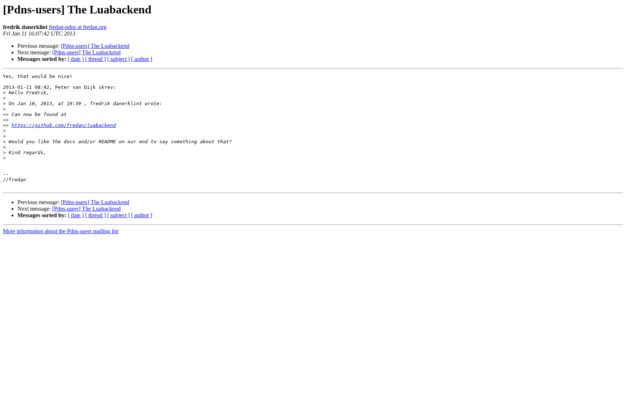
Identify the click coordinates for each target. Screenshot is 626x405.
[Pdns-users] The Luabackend (95, 46)
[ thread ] (95, 59)
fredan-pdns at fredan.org (78, 27)
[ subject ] (118, 59)
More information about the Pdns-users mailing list (60, 231)
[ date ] (76, 59)
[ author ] (141, 59)
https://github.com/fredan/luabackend (64, 125)
